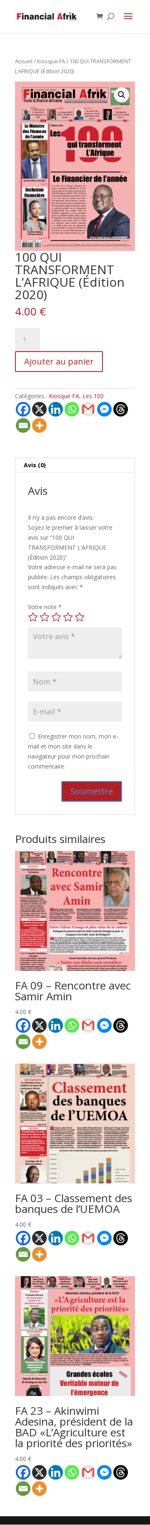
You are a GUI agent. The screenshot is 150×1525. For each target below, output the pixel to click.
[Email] (23, 425)
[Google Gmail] (88, 409)
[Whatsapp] (72, 409)
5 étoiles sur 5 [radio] (80, 617)
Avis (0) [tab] (35, 465)
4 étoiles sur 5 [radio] (68, 617)
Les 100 (93, 396)
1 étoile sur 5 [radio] (33, 617)
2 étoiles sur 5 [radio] (45, 617)
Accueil (23, 61)
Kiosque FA (51, 61)
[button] (121, 94)
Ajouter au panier (59, 361)
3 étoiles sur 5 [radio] (56, 617)
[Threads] (120, 409)
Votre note (45, 607)
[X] (39, 409)
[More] (39, 425)
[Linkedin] (55, 409)
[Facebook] (23, 409)
